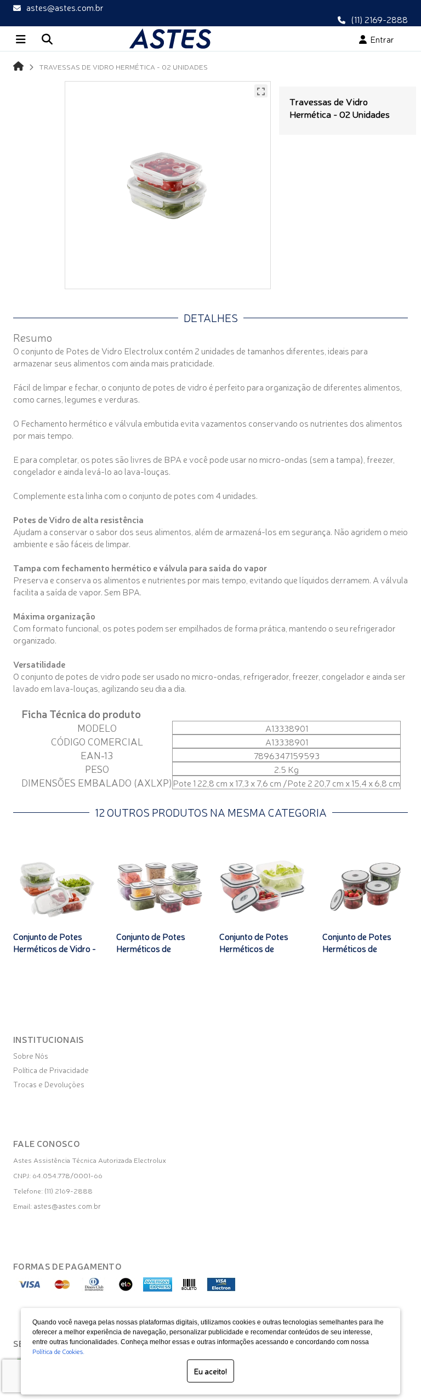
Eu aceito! (210, 1371)
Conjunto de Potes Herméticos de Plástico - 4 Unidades (259, 948)
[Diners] (94, 1288)
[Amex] (157, 1288)
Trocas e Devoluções (48, 1084)
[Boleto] (189, 1288)
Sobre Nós (30, 1055)
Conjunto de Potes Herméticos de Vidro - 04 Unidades (54, 948)
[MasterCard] (62, 1288)
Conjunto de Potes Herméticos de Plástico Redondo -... (361, 948)
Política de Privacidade (51, 1070)
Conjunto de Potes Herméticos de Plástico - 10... (150, 948)
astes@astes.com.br (65, 7)
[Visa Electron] (221, 1288)
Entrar (380, 39)
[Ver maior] (261, 90)
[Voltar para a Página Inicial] (18, 65)
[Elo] (125, 1288)
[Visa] (30, 1288)
